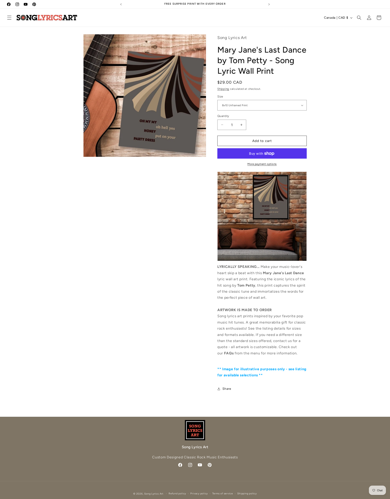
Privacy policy (199, 493)
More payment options (262, 164)
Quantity (223, 116)
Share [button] (226, 389)
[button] (9, 18)
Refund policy (177, 493)
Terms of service (222, 493)
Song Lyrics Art (154, 493)
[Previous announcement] (121, 4)
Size (220, 96)
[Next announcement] (268, 4)
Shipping (223, 88)
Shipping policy (247, 493)
